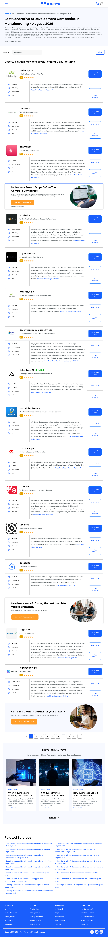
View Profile (95, 86)
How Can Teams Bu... (88, 913)
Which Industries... (87, 920)
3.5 (21, 116)
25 (74, 736)
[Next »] (80, 736)
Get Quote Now (95, 74)
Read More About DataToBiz (65, 585)
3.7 (21, 222)
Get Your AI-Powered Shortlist (25, 617)
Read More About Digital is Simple (47, 279)
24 (69, 736)
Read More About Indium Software (57, 696)
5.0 (21, 377)
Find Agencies (35, 913)
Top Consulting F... (87, 909)
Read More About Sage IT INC (67, 658)
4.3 (21, 675)
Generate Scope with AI (23, 202)
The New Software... (88, 917)
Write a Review (35, 920)
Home (7, 14)
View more (84, 924)
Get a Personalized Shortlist (24, 722)
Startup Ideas (35, 924)
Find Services (34, 909)
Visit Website (95, 96)
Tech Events (59, 924)
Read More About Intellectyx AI (42, 90)
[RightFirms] (53, 3)
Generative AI (13, 789)
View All (52, 817)
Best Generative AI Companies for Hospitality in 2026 (77, 873)
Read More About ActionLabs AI (42, 392)
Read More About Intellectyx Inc (71, 311)
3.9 (21, 154)
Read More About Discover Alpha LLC (68, 468)
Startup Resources (36, 917)
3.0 (21, 77)
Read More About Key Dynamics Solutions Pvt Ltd (61, 361)
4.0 (21, 532)
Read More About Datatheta (43, 514)
